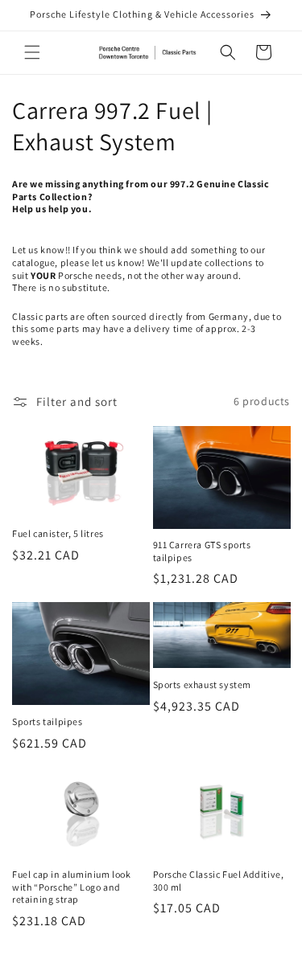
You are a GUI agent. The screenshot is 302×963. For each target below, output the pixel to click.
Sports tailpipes (47, 721)
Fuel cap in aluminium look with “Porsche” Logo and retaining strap (71, 886)
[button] (32, 52)
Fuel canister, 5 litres (58, 533)
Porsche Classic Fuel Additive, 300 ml (218, 880)
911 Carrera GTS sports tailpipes (202, 551)
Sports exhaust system (202, 684)
